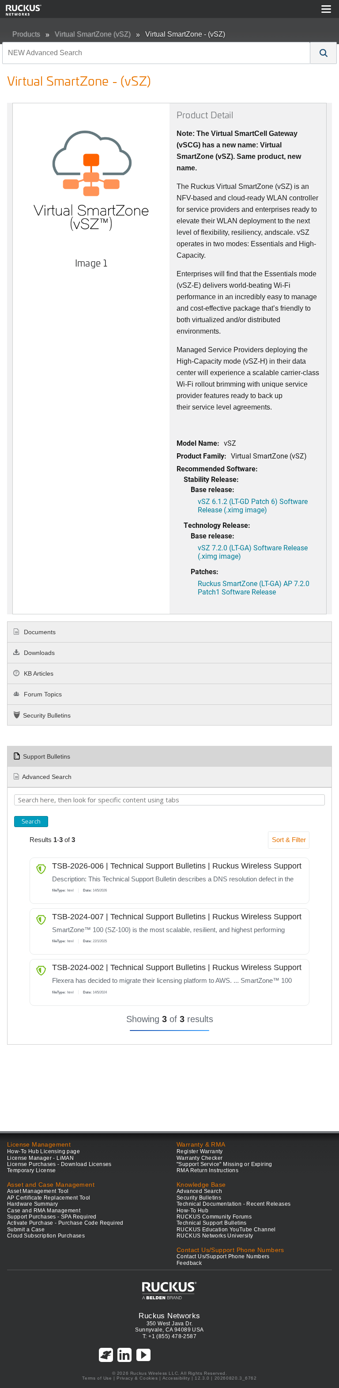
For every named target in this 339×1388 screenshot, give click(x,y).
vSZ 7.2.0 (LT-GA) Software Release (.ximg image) (253, 551)
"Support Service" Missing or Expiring (224, 1164)
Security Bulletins (47, 715)
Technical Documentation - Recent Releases (233, 1204)
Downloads (38, 652)
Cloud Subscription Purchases (46, 1236)
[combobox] (156, 53)
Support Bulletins (46, 756)
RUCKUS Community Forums (214, 1217)
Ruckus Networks (169, 1316)
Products (26, 34)
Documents (39, 632)
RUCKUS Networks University (215, 1236)
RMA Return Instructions (207, 1170)
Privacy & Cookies (137, 1378)
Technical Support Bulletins (212, 1223)
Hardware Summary (32, 1204)
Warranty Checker (199, 1158)
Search (31, 821)
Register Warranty (200, 1151)
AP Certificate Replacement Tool (48, 1198)
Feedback (189, 1263)
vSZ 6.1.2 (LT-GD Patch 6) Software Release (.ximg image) (253, 505)
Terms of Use (97, 1378)
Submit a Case (26, 1229)
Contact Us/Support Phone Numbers (223, 1256)
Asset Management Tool (37, 1191)
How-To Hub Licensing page (43, 1151)
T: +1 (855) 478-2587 (169, 1336)
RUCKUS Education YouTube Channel (226, 1229)
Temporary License (31, 1170)
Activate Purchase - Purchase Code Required (65, 1223)
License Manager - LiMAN (40, 1158)
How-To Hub (192, 1210)
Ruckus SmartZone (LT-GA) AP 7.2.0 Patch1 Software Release (253, 587)
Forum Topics (42, 694)
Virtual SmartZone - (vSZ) (185, 34)
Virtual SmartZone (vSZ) (93, 34)
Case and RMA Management (43, 1210)
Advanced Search (47, 776)
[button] (323, 53)
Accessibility (176, 1378)
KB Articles (37, 673)
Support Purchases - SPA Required (52, 1217)
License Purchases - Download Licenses (59, 1164)
